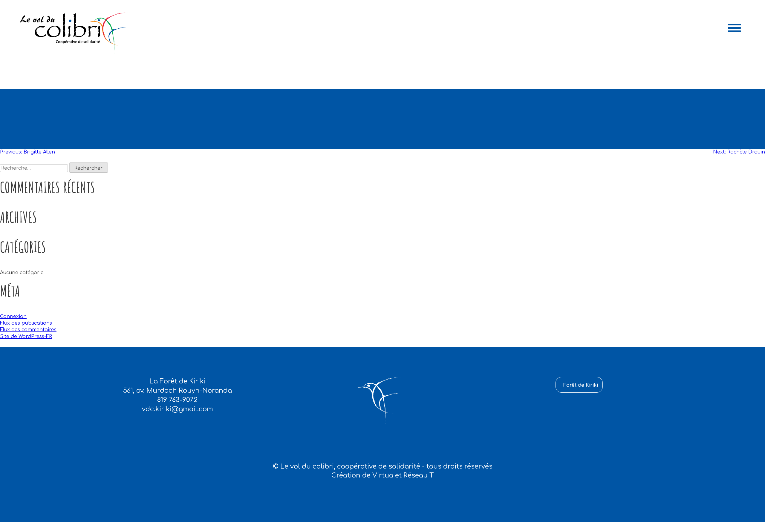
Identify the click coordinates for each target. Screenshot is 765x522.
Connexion (13, 316)
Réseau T (418, 475)
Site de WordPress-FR (26, 336)
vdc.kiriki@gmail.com (177, 409)
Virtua (382, 475)
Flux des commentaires (28, 329)
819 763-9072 (177, 399)
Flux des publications (26, 323)
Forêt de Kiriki (580, 385)
